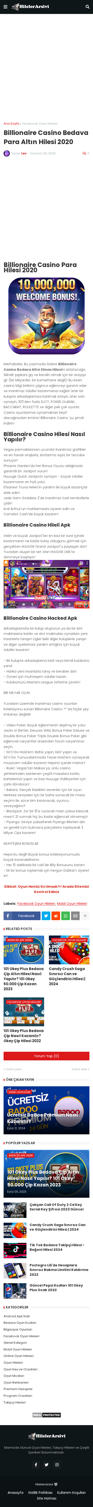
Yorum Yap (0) (46, 1056)
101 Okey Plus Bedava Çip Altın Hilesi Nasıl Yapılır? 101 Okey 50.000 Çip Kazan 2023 (24, 978)
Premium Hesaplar (18, 1389)
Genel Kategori (15, 1342)
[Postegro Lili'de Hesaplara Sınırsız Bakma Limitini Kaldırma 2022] (15, 1270)
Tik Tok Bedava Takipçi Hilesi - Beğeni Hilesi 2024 (57, 1247)
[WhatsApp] (65, 915)
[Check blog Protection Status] (46, 1416)
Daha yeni (13, 1069)
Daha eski (79, 1069)
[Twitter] (46, 915)
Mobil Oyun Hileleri (72, 903)
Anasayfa (15, 1492)
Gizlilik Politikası (40, 1492)
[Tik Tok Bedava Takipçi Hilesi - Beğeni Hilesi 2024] (15, 1250)
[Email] (75, 915)
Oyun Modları (14, 1375)
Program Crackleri (18, 1395)
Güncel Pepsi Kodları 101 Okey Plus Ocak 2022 (56, 1288)
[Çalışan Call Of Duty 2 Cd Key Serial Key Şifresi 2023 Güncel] (15, 1210)
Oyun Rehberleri (16, 1382)
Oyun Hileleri (13, 1362)
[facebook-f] (36, 1465)
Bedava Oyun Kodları (20, 1322)
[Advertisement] (46, 68)
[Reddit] (56, 915)
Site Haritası (46, 1498)
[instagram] (57, 1465)
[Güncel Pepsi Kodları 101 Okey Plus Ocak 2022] (15, 1291)
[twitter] (46, 1465)
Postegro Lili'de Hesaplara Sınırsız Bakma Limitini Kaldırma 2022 (59, 1270)
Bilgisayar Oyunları (18, 1329)
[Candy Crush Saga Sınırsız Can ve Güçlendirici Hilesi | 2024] (15, 1230)
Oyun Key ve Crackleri (20, 1369)
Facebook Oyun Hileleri (40, 123)
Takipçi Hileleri (15, 1402)
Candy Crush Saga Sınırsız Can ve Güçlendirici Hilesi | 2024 (67, 976)
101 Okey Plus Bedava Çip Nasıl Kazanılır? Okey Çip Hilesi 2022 (24, 1035)
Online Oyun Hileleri (19, 1356)
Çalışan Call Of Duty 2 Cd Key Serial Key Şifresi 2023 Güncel (56, 1207)
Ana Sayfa (11, 123)
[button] (5, 7)
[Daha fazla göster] (85, 915)
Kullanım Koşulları (71, 1492)
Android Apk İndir (17, 1316)
